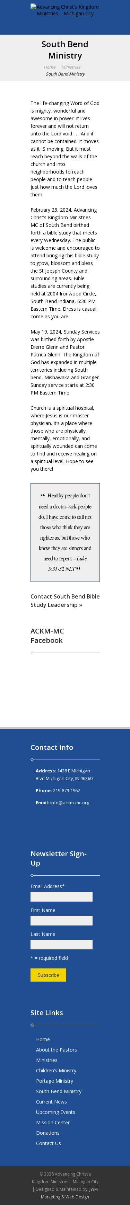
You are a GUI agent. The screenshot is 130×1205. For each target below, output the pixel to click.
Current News (51, 1101)
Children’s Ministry (56, 1070)
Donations (48, 1132)
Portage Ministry (54, 1081)
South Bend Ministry (58, 1091)
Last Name (43, 934)
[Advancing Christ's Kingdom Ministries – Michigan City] (65, 15)
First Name (43, 910)
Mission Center (53, 1122)
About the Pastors (56, 1049)
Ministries (70, 67)
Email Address (48, 886)
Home (49, 67)
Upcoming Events (55, 1112)
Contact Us (48, 1143)
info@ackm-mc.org (69, 802)
